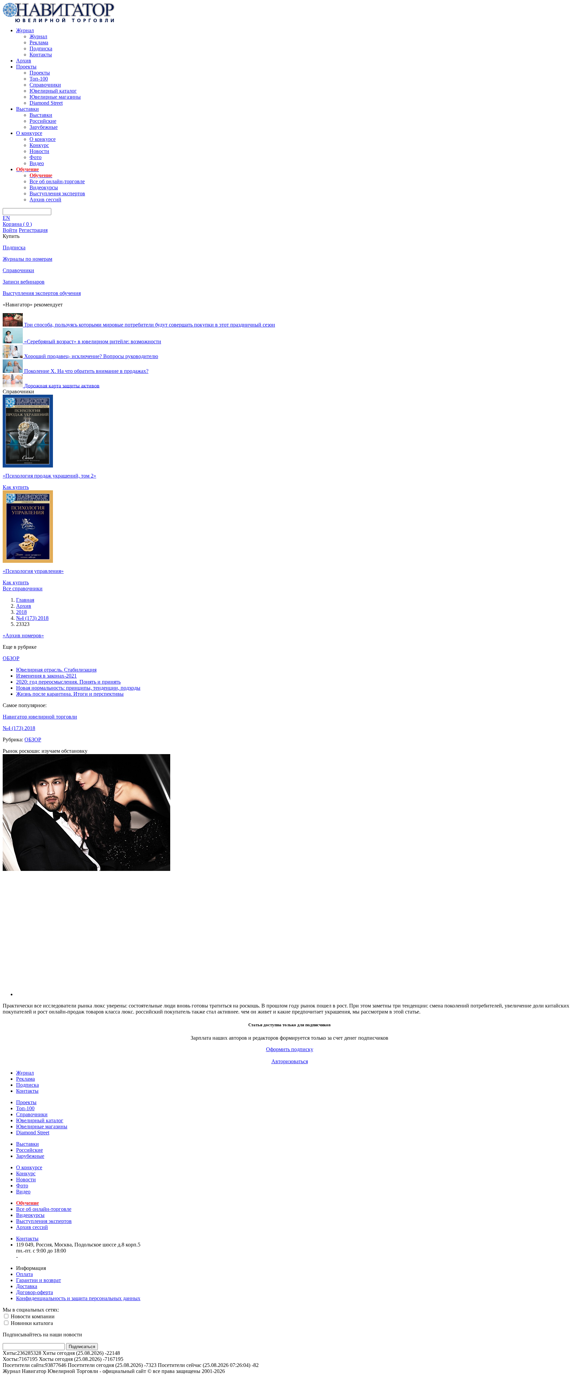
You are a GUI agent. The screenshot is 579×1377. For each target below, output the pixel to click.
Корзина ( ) (17, 224)
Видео (36, 163)
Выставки (27, 109)
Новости (39, 151)
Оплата (24, 1274)
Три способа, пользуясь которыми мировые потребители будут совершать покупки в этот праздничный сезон (149, 325)
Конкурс (39, 145)
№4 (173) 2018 (19, 728)
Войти (10, 230)
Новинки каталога (31, 1323)
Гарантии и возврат (38, 1280)
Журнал (25, 30)
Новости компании (32, 1316)
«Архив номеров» (23, 635)
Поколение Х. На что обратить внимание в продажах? (86, 371)
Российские (42, 121)
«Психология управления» (33, 571)
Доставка (26, 1286)
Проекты (26, 66)
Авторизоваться (289, 1061)
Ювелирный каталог (53, 91)
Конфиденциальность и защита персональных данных (78, 1298)
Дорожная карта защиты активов (62, 385)
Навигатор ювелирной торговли (40, 717)
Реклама (38, 42)
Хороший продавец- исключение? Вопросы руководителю (91, 356)
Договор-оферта (34, 1292)
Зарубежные (43, 127)
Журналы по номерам (27, 259)
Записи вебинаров (24, 282)
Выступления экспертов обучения (42, 293)
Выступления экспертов (57, 193)
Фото (35, 157)
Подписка (40, 48)
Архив (23, 60)
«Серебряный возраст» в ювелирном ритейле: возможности (92, 341)
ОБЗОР (11, 658)
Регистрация (33, 230)
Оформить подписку (289, 1049)
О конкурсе (29, 133)
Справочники (45, 85)
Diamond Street (46, 103)
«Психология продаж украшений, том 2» (49, 476)
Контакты (40, 54)
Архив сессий (45, 199)
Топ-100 (38, 79)
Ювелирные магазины (55, 97)
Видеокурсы (43, 187)
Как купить (16, 487)
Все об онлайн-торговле (57, 181)
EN (6, 218)
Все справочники (23, 588)
